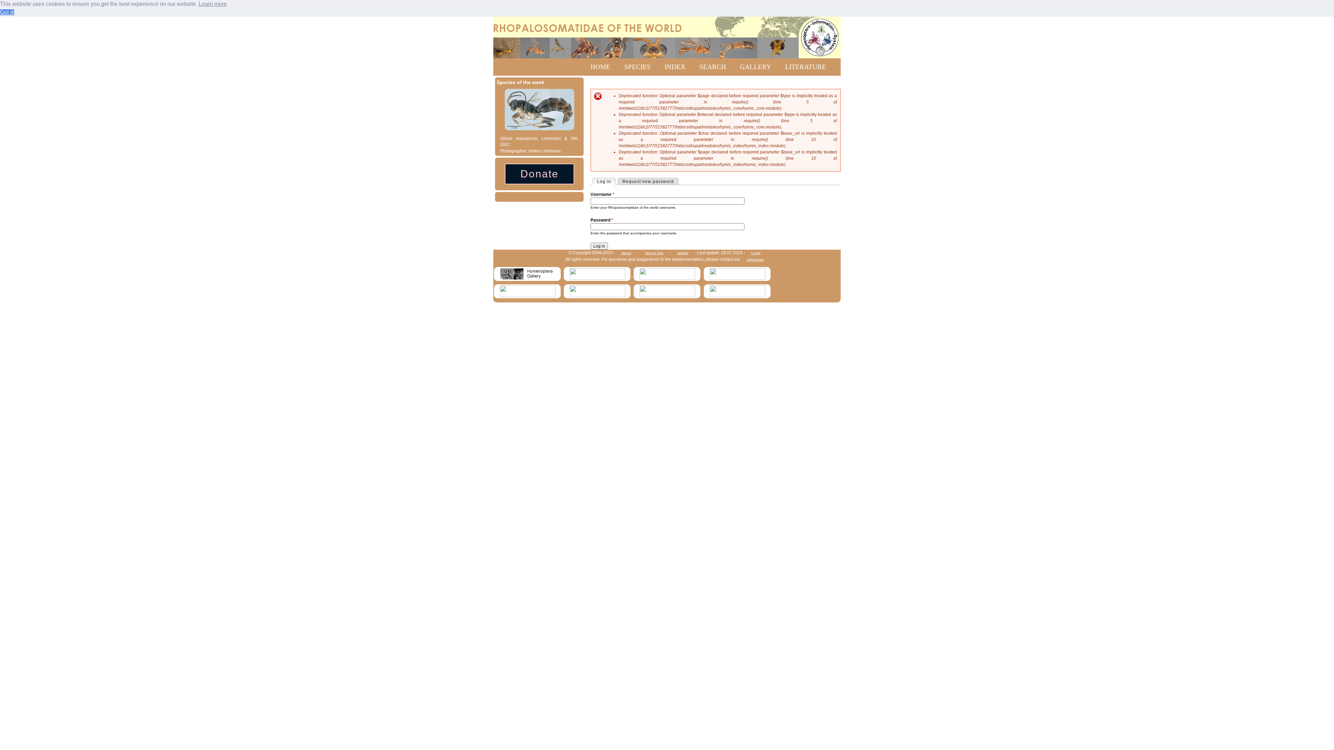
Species (637, 66)
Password (602, 220)
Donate (539, 174)
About (626, 253)
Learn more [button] (213, 4)
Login (755, 253)
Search (712, 66)
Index (675, 66)
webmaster (755, 259)
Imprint (682, 253)
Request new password (648, 181)
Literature (805, 66)
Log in (606, 181)
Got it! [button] (7, 12)
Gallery (755, 66)
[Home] (667, 37)
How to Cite (654, 253)
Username (602, 194)
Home (600, 66)
